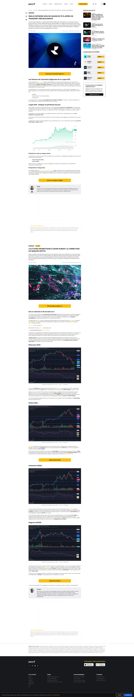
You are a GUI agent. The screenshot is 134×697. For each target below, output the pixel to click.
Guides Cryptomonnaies (96, 44)
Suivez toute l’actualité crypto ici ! (54, 74)
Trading (66, 4)
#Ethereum (31, 325)
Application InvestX (101, 680)
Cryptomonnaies (58, 4)
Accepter (128, 695)
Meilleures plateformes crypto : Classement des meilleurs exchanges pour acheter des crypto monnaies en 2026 (97, 17)
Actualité (45, 4)
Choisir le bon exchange (79, 680)
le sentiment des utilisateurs (46, 170)
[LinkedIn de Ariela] (32, 192)
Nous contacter (100, 678)
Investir (71, 4)
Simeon (34, 262)
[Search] (93, 4)
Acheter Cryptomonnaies (53, 676)
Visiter (101, 56)
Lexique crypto (77, 678)
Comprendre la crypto (79, 676)
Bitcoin (30, 676)
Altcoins (38, 246)
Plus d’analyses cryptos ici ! (54, 306)
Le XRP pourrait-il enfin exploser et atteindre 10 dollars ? (97, 25)
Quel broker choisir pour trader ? (55, 681)
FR (95, 4)
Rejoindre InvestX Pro (94, 94)
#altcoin (41, 328)
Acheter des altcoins (54, 581)
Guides (50, 4)
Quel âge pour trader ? (52, 680)
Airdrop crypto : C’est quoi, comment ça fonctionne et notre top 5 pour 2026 (97, 46)
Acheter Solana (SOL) (55, 460)
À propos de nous (101, 676)
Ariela (34, 31)
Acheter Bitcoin (83, 4)
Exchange (93, 13)
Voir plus (89, 57)
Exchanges (31, 681)
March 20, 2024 (45, 330)
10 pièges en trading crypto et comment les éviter (98, 39)
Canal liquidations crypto (79, 681)
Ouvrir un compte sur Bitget (55, 180)
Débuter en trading (51, 678)
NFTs (30, 685)
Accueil (30, 10)
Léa (80, 31)
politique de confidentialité (53, 695)
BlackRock (40, 82)
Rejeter (120, 695)
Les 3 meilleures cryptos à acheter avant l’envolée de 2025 (97, 33)
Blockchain (31, 683)
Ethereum (31, 678)
